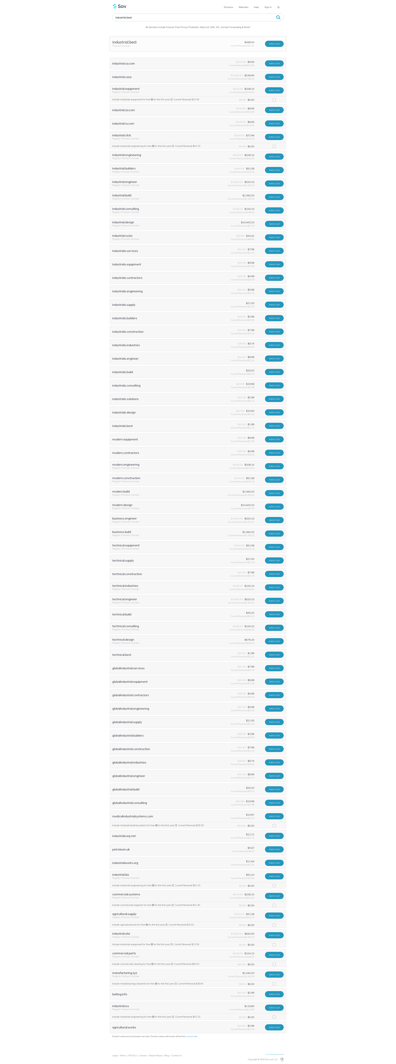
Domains (228, 7)
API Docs (132, 1055)
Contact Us (176, 1055)
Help (256, 7)
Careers (143, 1055)
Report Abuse (155, 1055)
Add (274, 44)
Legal (114, 1055)
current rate (191, 1036)
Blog (167, 1055)
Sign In (268, 7)
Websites (243, 7)
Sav (119, 6)
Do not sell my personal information (275, 1054)
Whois (123, 1055)
